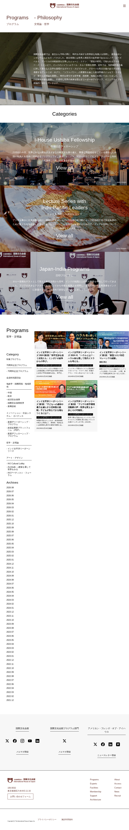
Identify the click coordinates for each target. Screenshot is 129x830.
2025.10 (10, 523)
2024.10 (10, 572)
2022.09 (10, 672)
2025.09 (10, 527)
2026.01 (10, 515)
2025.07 (10, 535)
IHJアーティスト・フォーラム (19, 474)
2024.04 (10, 596)
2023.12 (10, 612)
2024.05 (10, 592)
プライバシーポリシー (47, 819)
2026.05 (10, 499)
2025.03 (10, 552)
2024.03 (10, 600)
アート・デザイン (14, 458)
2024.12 (10, 564)
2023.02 (10, 652)
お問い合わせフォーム (20, 796)
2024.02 (10, 604)
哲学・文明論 (12, 443)
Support (93, 796)
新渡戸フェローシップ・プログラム (19, 434)
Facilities (94, 788)
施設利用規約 (67, 819)
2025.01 (10, 560)
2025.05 (10, 544)
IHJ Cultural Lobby (16, 463)
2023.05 (10, 640)
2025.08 (10, 531)
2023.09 (10, 624)
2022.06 (10, 684)
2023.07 (10, 632)
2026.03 (10, 507)
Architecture (95, 799)
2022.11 (10, 664)
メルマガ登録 (22, 752)
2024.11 (10, 568)
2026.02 (10, 511)
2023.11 (10, 616)
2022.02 (10, 696)
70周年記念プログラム (16, 365)
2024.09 (10, 576)
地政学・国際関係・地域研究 (18, 385)
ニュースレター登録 (106, 755)
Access (117, 783)
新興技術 (12, 406)
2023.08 (10, 628)
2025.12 (10, 519)
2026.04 (10, 503)
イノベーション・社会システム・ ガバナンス (18, 414)
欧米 (10, 396)
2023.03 (10, 648)
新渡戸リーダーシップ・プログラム (19, 423)
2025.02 (10, 555)
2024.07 (10, 584)
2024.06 (10, 588)
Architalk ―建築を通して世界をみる (19, 468)
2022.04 (10, 688)
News (116, 791)
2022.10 (10, 668)
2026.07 (10, 491)
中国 (10, 392)
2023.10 (10, 620)
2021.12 (10, 700)
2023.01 (10, 656)
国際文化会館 (22, 728)
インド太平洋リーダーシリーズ (19, 449)
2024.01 (10, 608)
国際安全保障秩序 (16, 403)
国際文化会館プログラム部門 (64, 728)
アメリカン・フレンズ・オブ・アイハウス (106, 730)
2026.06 (10, 495)
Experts (93, 783)
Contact (117, 788)
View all (64, 168)
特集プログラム (13, 359)
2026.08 (10, 487)
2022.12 (10, 660)
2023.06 (10, 636)
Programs (94, 779)
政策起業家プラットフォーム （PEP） (19, 429)
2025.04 (10, 547)
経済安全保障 (14, 399)
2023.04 (10, 644)
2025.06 (10, 539)
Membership (95, 791)
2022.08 (10, 676)
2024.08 (10, 580)
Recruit (117, 796)
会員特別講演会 (13, 378)
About (117, 779)
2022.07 (10, 680)
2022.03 (10, 692)
